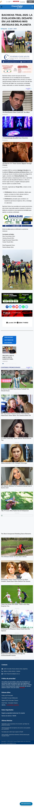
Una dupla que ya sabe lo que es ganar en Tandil (8, 357)
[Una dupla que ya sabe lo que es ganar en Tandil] (9, 349)
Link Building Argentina (12, 705)
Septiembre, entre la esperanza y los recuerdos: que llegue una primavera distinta (15, 724)
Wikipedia (22, 687)
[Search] (32, 7)
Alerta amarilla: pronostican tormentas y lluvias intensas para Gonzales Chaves (15, 735)
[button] (4, 269)
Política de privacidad (8, 678)
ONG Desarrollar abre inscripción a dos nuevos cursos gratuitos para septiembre (16, 728)
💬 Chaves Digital (26, 803)
